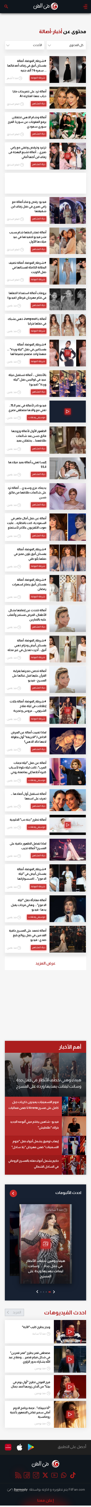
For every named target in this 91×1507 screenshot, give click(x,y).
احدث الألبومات (68, 1193)
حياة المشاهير (38, 103)
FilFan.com (77, 1489)
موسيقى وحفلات (36, 417)
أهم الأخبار (70, 1047)
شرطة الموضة (38, 77)
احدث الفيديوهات (49, 1312)
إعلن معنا (45, 1500)
